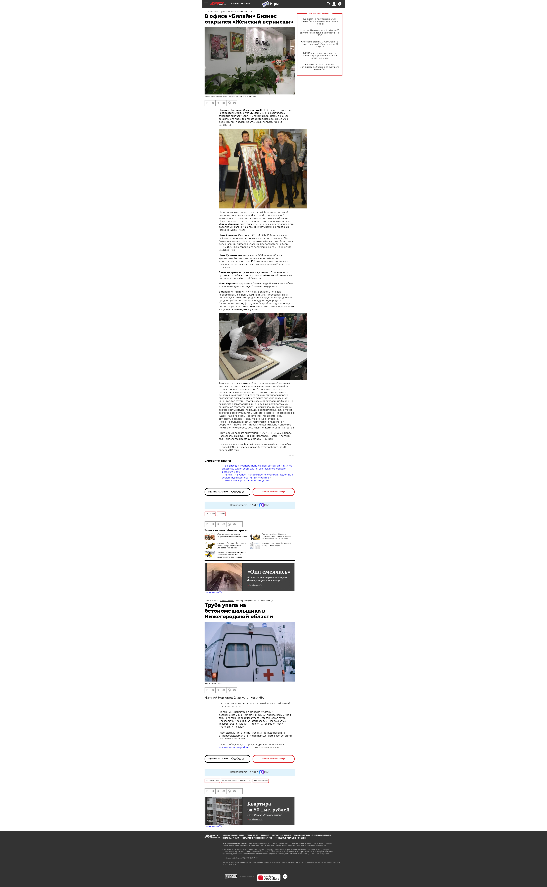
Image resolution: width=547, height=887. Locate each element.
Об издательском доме (233, 835)
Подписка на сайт (231, 838)
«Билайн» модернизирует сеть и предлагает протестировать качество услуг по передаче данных (225, 555)
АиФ (220, 683)
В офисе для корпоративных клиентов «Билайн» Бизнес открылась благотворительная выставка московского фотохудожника (257, 468)
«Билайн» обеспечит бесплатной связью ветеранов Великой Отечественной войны (231, 545)
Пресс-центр (252, 835)
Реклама (265, 835)
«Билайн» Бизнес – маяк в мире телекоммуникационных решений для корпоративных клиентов (257, 476)
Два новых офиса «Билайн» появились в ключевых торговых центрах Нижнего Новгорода (276, 536)
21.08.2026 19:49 (211, 601)
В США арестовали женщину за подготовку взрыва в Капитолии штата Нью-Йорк (320, 55)
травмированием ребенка (234, 747)
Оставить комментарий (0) (273, 492)
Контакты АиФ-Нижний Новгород (257, 838)
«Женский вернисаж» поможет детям (247, 480)
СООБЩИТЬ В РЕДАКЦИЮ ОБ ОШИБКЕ (290, 838)
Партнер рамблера (247, 876)
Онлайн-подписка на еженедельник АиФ (312, 835)
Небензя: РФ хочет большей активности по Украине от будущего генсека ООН (319, 67)
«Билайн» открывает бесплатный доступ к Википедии (276, 544)
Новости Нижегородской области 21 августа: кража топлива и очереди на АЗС (319, 32)
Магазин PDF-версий (281, 835)
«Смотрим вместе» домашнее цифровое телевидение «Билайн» (232, 535)
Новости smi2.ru (214, 592)
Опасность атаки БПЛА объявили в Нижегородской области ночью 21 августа (319, 44)
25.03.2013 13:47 (211, 12)
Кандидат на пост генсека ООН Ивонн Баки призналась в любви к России (319, 21)
